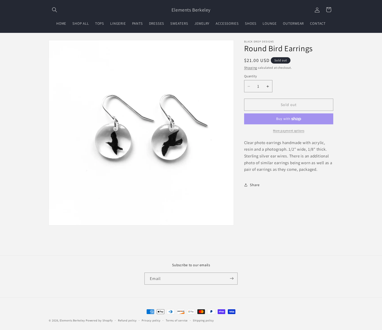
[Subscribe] (231, 278)
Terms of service (177, 320)
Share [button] (254, 185)
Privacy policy (151, 320)
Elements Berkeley (72, 320)
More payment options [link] (288, 131)
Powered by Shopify (99, 320)
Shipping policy (203, 320)
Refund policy (127, 320)
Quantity (250, 76)
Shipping (250, 68)
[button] (54, 9)
